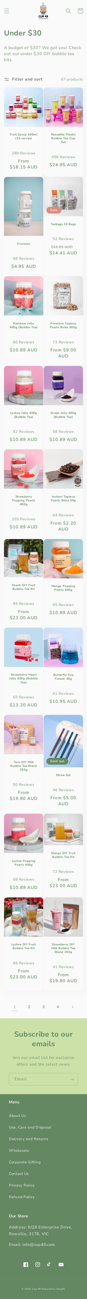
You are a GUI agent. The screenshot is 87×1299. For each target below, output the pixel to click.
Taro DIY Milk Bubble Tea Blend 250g (23, 766)
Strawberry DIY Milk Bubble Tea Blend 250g (63, 948)
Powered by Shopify (53, 1289)
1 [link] (14, 1007)
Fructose (23, 244)
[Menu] (7, 11)
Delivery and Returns (28, 1138)
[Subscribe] (72, 1079)
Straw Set (63, 775)
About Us (17, 1115)
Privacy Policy (22, 1185)
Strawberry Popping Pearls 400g (23, 500)
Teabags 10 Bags (63, 224)
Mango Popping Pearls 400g (63, 588)
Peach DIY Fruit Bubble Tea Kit (23, 587)
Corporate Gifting (25, 1162)
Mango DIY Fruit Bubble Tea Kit (63, 855)
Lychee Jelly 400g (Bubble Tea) (23, 415)
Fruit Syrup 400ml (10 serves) (23, 136)
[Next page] (72, 1007)
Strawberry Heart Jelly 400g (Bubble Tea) (23, 678)
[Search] (69, 11)
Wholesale (19, 1150)
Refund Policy (22, 1196)
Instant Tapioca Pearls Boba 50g (63, 498)
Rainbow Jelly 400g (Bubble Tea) (24, 325)
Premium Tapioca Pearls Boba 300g (63, 325)
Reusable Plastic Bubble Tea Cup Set (63, 138)
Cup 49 (36, 1289)
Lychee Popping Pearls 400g (23, 863)
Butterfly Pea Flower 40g (63, 677)
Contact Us (19, 1173)
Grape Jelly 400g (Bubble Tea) (63, 415)
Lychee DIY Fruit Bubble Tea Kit (23, 946)
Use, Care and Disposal (30, 1127)
